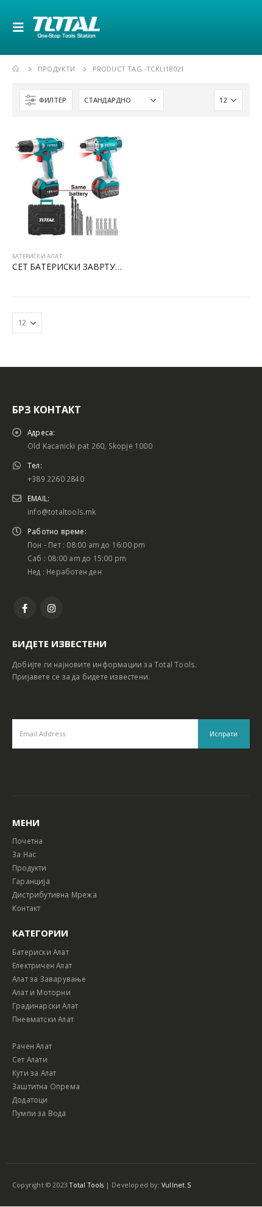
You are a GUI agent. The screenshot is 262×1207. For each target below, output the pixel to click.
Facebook (24, 607)
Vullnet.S (176, 1185)
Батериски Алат (40, 952)
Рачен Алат (32, 1046)
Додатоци (30, 1099)
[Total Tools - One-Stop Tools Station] (66, 27)
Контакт (26, 908)
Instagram (51, 607)
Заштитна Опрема (46, 1086)
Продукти (29, 867)
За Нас (24, 854)
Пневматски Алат (43, 1019)
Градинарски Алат (45, 1005)
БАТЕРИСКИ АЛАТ (37, 256)
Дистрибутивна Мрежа (54, 894)
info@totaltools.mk (61, 512)
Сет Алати (30, 1059)
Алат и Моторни (41, 992)
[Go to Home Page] (16, 69)
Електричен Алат (42, 965)
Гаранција (31, 881)
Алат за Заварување (49, 979)
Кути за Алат (34, 1073)
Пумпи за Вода (39, 1113)
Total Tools (86, 1185)
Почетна (27, 841)
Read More (105, 150)
